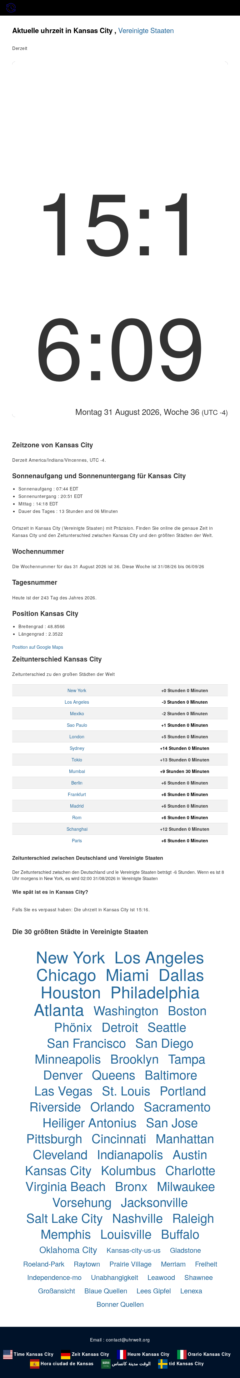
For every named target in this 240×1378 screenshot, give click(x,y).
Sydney (77, 748)
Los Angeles (77, 702)
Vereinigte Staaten (146, 30)
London (76, 736)
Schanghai (77, 829)
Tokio (77, 759)
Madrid (77, 806)
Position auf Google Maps (37, 647)
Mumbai (77, 771)
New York (77, 690)
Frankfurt (77, 794)
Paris (77, 840)
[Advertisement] (120, 108)
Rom (77, 817)
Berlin (76, 783)
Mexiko (77, 713)
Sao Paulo (77, 725)
